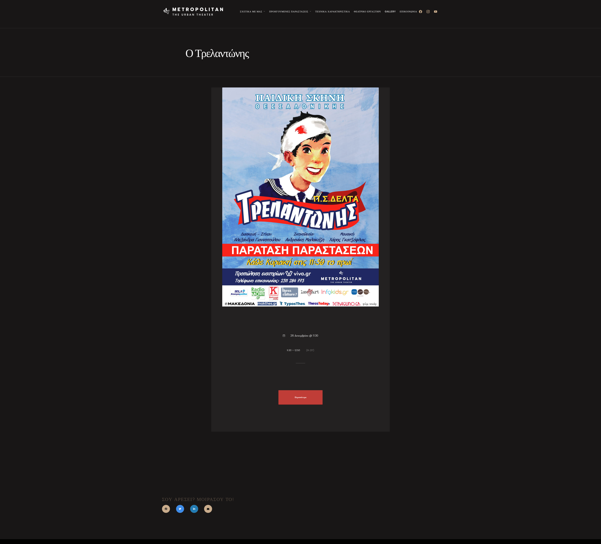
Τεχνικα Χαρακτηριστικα (332, 11)
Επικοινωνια (408, 11)
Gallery (390, 11)
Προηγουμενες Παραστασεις (288, 11)
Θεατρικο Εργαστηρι (367, 11)
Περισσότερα (300, 397)
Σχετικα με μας (251, 11)
